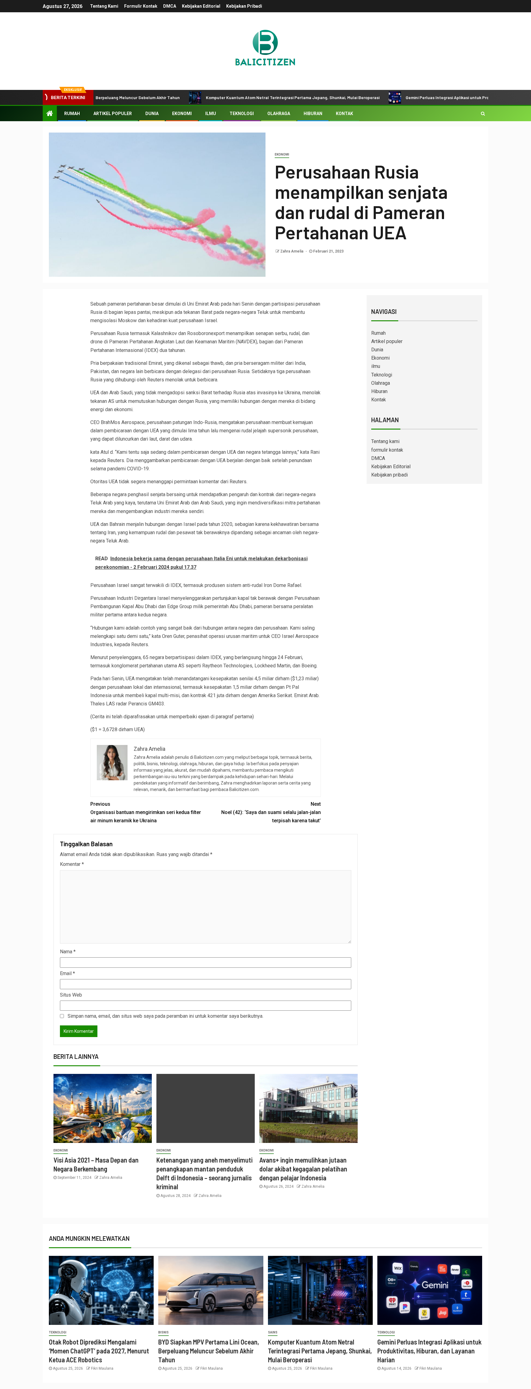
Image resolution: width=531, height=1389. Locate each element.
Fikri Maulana (102, 1368)
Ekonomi (182, 113)
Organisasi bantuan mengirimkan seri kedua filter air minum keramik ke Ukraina (145, 812)
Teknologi (242, 113)
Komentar (72, 864)
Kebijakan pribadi (244, 6)
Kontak (344, 113)
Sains (272, 1332)
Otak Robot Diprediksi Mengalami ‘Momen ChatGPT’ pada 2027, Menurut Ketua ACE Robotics (99, 1351)
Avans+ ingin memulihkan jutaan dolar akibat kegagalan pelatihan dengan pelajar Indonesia (303, 1169)
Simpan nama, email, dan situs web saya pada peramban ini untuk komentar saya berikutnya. (165, 1016)
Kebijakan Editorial (201, 6)
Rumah (72, 113)
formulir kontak (140, 6)
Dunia (152, 113)
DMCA (169, 6)
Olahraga (278, 113)
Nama (68, 952)
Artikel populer (112, 113)
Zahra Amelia (292, 251)
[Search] (483, 113)
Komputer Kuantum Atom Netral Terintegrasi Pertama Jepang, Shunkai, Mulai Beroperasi (247, 97)
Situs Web (71, 995)
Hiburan (313, 113)
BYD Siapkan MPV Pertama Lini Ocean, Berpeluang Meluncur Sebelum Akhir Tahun (208, 1351)
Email (67, 973)
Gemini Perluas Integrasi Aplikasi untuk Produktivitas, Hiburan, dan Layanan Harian (440, 97)
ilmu (210, 113)
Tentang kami (104, 6)
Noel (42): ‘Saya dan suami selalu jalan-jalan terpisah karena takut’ (271, 812)
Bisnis (163, 1332)
